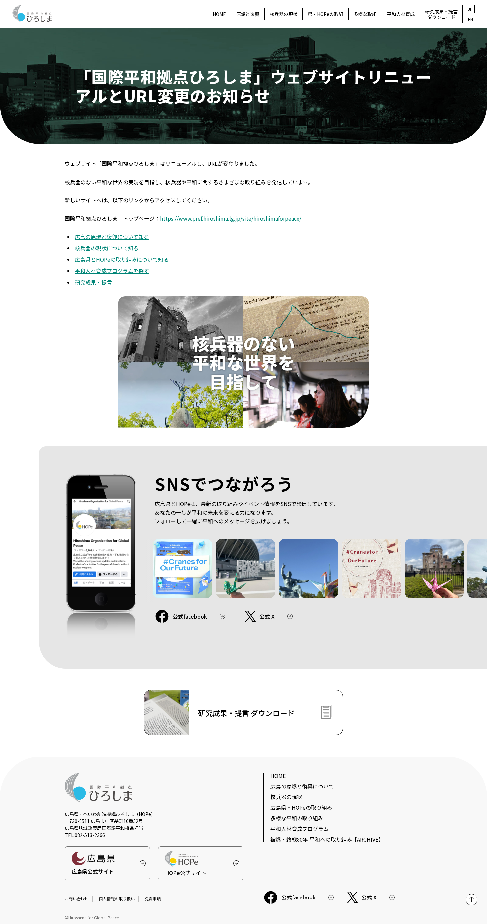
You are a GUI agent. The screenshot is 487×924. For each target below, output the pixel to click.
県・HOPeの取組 (325, 14)
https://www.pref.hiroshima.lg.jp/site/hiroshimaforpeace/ (230, 218)
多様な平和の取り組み (296, 818)
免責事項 (153, 898)
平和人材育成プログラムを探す (112, 271)
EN (470, 19)
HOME (219, 14)
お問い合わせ (76, 898)
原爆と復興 (247, 14)
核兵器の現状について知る (106, 248)
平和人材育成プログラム (299, 829)
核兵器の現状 (284, 14)
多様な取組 (365, 14)
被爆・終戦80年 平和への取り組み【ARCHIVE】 (327, 839)
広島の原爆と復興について (302, 786)
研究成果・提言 (93, 282)
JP (470, 9)
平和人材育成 (401, 14)
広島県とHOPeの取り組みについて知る (122, 259)
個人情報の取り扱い (117, 898)
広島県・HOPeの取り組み (301, 807)
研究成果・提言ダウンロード (441, 14)
